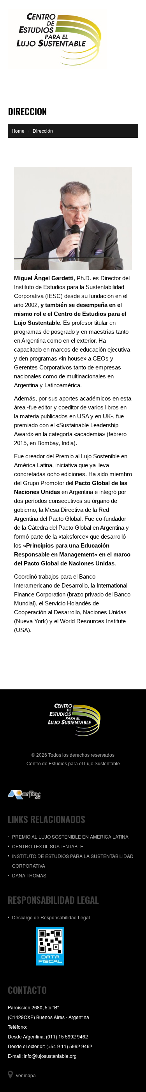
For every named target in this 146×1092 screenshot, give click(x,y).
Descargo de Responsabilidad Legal (51, 917)
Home (18, 130)
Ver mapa (26, 1075)
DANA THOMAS (29, 875)
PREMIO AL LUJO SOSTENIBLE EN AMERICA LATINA (70, 836)
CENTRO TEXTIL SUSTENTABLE (47, 846)
